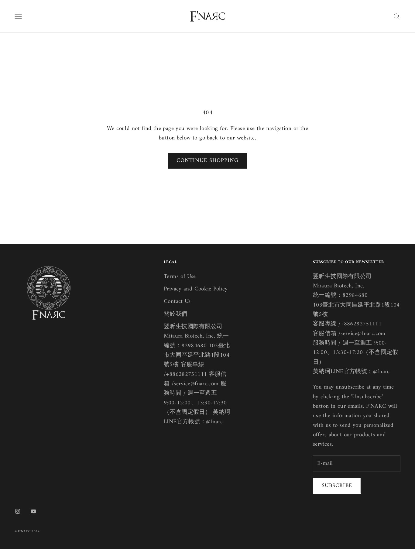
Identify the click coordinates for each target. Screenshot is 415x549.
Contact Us (177, 302)
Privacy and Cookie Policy (196, 289)
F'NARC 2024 (28, 531)
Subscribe (337, 485)
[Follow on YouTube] (33, 511)
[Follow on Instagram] (18, 511)
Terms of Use (180, 277)
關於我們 (175, 314)
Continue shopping (207, 160)
